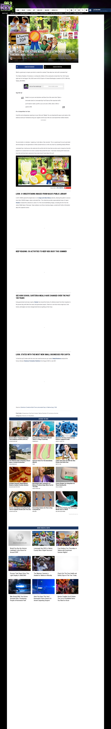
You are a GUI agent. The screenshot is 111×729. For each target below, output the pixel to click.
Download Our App (78, 13)
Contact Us (54, 10)
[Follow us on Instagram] (79, 10)
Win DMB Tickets (14, 13)
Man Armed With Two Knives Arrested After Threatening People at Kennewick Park (22, 685)
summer (56, 487)
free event (31, 487)
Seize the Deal (34, 13)
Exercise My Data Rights (37, 715)
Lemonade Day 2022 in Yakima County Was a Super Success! (54, 628)
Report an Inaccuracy (36, 706)
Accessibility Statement (37, 713)
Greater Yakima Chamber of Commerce (44, 487)
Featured (24, 489)
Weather (47, 10)
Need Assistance (41, 701)
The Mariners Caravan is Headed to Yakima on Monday (54, 656)
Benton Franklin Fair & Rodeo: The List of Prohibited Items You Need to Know (85, 684)
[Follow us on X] (83, 10)
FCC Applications (35, 705)
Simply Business (56, 417)
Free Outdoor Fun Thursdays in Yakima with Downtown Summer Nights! (86, 628)
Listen (29, 10)
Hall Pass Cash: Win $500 (57, 13)
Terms (33, 708)
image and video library (45, 221)
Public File (33, 701)
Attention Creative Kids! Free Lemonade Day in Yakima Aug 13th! (38, 481)
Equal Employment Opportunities (39, 698)
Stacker (49, 223)
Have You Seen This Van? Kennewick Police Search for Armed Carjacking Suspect (52, 685)
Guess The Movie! (44, 13)
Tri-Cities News (30, 489)
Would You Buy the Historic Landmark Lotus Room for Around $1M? (21, 628)
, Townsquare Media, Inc (28, 722)
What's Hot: (5, 13)
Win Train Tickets (24, 13)
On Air (23, 10)
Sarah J (14, 73)
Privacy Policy (34, 711)
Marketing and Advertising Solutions (40, 700)
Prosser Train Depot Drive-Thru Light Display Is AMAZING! (21, 656)
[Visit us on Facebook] (62, 698)
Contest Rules (34, 710)
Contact (33, 718)
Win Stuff (39, 10)
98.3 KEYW (82, 211)
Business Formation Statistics (85, 417)
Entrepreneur (25, 487)
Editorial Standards (36, 703)
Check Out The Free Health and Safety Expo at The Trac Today (84, 656)
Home (18, 10)
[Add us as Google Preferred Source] (71, 10)
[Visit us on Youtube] (71, 698)
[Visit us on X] (68, 698)
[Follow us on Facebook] (75, 10)
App (34, 10)
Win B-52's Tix (68, 13)
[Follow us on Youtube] (86, 10)
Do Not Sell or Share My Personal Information (42, 716)
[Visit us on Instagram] (65, 698)
